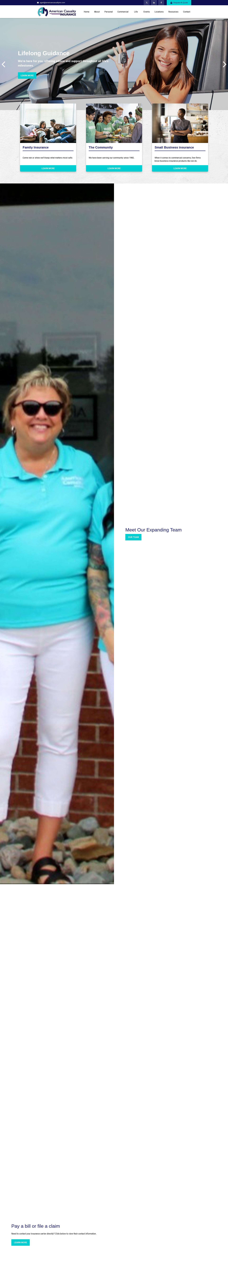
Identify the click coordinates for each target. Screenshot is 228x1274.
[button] (86, 11)
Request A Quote (181, 3)
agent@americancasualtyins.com (52, 3)
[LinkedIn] (154, 2)
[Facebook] (161, 2)
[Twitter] (147, 2)
